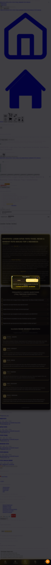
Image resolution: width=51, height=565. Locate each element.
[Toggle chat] (48, 561)
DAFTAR (32, 280)
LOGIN (19, 280)
